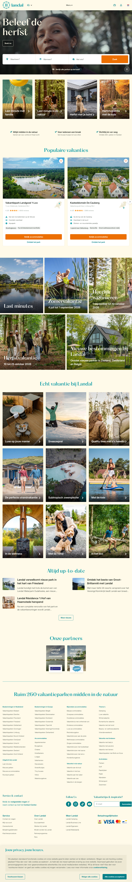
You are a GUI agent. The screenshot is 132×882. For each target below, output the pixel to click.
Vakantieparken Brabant (11, 711)
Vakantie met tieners (106, 749)
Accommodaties (41, 738)
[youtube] (89, 806)
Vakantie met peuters (106, 746)
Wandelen (102, 777)
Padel (101, 774)
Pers (35, 837)
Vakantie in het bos (73, 771)
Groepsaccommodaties (75, 714)
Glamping (102, 711)
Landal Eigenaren (72, 826)
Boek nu (8, 43)
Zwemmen (102, 785)
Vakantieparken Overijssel (12, 740)
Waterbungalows (40, 778)
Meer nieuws (66, 618)
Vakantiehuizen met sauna (76, 750)
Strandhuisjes (39, 768)
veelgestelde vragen (18, 802)
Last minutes (7, 764)
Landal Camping (71, 819)
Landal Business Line (73, 823)
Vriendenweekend (105, 732)
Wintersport (103, 781)
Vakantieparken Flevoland (11, 718)
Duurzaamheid (39, 823)
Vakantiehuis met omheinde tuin (78, 722)
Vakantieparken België (42, 711)
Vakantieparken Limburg (11, 732)
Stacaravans (39, 764)
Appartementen (40, 742)
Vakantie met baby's (106, 742)
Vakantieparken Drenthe (11, 714)
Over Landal (38, 819)
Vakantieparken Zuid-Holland (13, 754)
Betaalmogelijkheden (10, 830)
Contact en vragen (9, 819)
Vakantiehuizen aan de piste (76, 736)
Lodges (37, 757)
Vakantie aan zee (73, 778)
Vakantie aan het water (74, 775)
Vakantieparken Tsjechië (43, 725)
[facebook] (69, 806)
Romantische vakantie (106, 722)
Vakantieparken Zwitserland (44, 732)
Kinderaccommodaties (75, 725)
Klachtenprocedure (9, 833)
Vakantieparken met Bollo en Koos (111, 753)
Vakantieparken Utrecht (11, 743)
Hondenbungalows (73, 758)
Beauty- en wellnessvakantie (109, 729)
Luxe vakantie (104, 714)
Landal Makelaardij (72, 830)
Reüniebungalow (73, 732)
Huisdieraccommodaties (75, 718)
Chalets (37, 749)
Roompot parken (8, 775)
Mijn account (7, 823)
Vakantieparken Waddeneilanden (14, 747)
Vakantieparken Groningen (12, 729)
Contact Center (30, 805)
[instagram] (76, 806)
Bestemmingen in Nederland (13, 707)
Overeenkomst (8, 826)
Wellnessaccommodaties (75, 740)
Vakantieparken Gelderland (12, 725)
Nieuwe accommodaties (11, 771)
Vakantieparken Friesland (11, 722)
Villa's (37, 775)
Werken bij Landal (40, 826)
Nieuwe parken (8, 768)
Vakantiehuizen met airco (75, 754)
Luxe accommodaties (74, 729)
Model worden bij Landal (43, 830)
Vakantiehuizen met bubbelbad (77, 747)
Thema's (102, 707)
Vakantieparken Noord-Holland (13, 736)
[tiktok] (83, 806)
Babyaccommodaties (74, 711)
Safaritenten (39, 760)
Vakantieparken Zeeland (11, 750)
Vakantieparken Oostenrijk (44, 722)
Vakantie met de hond (106, 725)
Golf (100, 767)
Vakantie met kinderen (107, 738)
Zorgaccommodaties (74, 743)
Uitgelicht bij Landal (10, 760)
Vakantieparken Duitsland (43, 718)
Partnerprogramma (40, 833)
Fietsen (101, 763)
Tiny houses (39, 771)
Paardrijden (103, 770)
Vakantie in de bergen (74, 782)
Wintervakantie (104, 718)
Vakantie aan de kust (74, 768)
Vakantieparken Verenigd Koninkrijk (47, 729)
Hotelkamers (39, 753)
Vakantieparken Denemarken (45, 714)
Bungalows (38, 746)
